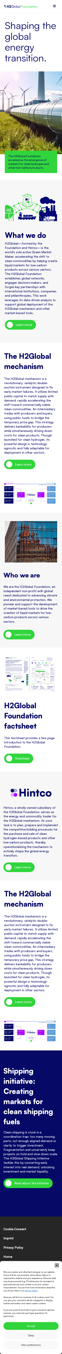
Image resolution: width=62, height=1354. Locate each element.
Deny (31, 1335)
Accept (31, 1326)
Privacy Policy (13, 1247)
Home (7, 1256)
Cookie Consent (14, 1229)
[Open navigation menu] (54, 6)
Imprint (8, 1238)
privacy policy (31, 1290)
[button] (57, 1265)
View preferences (31, 1344)
